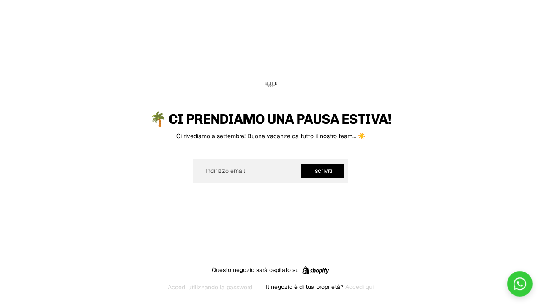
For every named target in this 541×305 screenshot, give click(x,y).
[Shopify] (315, 270)
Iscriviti (322, 171)
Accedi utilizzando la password (210, 287)
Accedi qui (359, 287)
